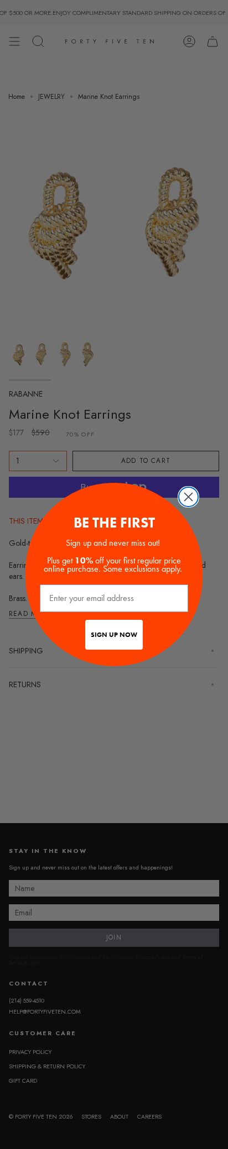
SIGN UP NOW (114, 634)
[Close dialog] (188, 497)
